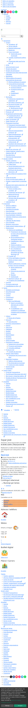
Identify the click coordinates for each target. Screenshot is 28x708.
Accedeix (3, 520)
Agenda (16, 410)
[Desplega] (11, 410)
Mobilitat (6, 658)
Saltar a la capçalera (8, 1)
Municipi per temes (6, 628)
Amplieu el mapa (8, 476)
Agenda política (8, 504)
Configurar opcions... (6, 702)
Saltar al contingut (7, 3)
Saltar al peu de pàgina (9, 6)
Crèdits (5, 679)
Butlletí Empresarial (9, 427)
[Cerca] (21, 36)
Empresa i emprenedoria (10, 645)
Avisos (5, 416)
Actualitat (7, 410)
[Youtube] (8, 12)
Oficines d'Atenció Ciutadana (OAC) (13, 578)
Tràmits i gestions (8, 576)
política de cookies (16, 700)
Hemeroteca (7, 419)
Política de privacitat (9, 681)
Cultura (5, 641)
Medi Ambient (7, 656)
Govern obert (5, 591)
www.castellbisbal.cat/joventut (18, 463)
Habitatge (6, 651)
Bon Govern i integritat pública (12, 596)
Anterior (3, 544)
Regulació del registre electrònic (12, 585)
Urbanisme (6, 673)
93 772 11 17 (11, 461)
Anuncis (5, 506)
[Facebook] (5, 12)
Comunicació (7, 638)
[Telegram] (13, 12)
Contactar (4, 10)
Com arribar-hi (7, 478)
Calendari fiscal (7, 589)
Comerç (5, 636)
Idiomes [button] (5, 14)
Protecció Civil (7, 666)
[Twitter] (2, 12)
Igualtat (5, 653)
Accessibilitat (7, 684)
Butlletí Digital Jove (8, 425)
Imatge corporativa (9, 433)
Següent (8, 544)
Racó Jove (5, 454)
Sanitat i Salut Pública (9, 668)
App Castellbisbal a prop (10, 429)
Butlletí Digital (7, 423)
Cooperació (6, 639)
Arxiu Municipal (8, 632)
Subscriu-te (4, 557)
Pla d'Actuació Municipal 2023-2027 (13, 595)
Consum (5, 634)
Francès (8, 23)
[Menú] (1, 39)
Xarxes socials (7, 431)
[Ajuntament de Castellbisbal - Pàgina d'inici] (10, 32)
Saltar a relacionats (8, 5)
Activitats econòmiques (10, 630)
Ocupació (6, 660)
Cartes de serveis (8, 580)
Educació (6, 643)
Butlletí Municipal (8, 421)
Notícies (5, 418)
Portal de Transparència (10, 593)
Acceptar (20, 705)
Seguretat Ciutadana (9, 669)
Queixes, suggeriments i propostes (13, 583)
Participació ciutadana (9, 664)
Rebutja (7, 705)
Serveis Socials (7, 671)
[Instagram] (10, 12)
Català (8, 16)
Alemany (8, 21)
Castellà (8, 18)
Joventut (5, 654)
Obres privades (7, 662)
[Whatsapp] (16, 12)
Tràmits (3, 574)
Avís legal (6, 683)
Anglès (8, 20)
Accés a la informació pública (11, 581)
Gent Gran (6, 649)
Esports (5, 647)
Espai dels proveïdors (9, 587)
